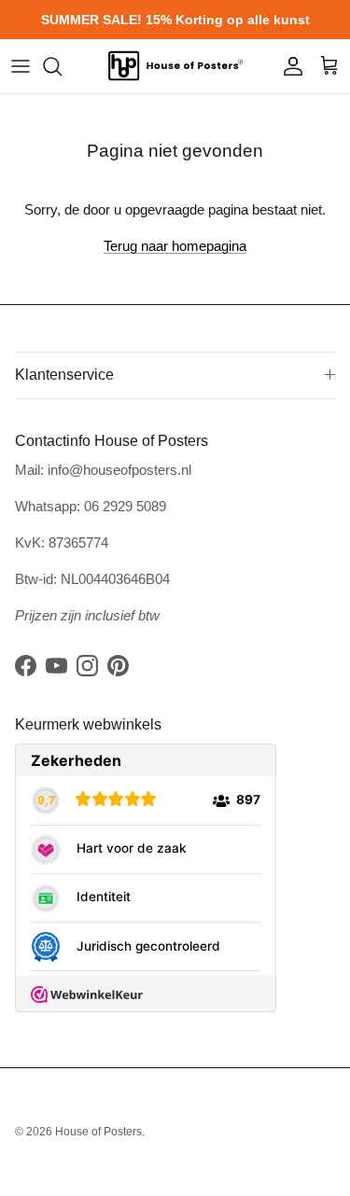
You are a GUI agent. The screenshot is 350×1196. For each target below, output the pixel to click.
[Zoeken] (61, 66)
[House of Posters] (175, 66)
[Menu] (20, 66)
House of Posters (98, 1131)
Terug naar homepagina (175, 246)
